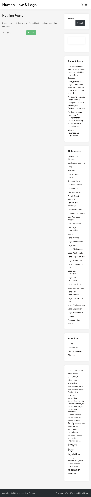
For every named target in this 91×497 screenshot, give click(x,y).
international (71, 435)
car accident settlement (72, 410)
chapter (71, 415)
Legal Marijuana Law (76, 305)
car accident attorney (76, 401)
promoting (77, 463)
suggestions (72, 473)
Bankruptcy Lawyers (76, 163)
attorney (73, 376)
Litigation (72, 316)
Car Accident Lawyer (76, 404)
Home (70, 344)
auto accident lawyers (76, 389)
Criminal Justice (75, 185)
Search (71, 18)
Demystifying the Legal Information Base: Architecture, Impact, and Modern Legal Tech (76, 87)
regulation (74, 469)
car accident (72, 398)
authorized (73, 383)
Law (80, 441)
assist (75, 373)
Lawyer (71, 234)
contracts (70, 417)
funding (70, 426)
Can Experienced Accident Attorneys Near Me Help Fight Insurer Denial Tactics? (76, 72)
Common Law (74, 181)
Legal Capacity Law (76, 257)
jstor (69, 438)
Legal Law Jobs (74, 284)
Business (71, 170)
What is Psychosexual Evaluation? (73, 133)
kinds (74, 438)
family (71, 423)
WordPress (70, 493)
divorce (77, 420)
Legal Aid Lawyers (75, 249)
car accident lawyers (75, 407)
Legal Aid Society (75, 253)
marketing (71, 458)
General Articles (75, 209)
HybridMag (83, 493)
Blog (70, 167)
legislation (74, 454)
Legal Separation (75, 309)
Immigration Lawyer (76, 213)
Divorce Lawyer (74, 192)
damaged (70, 420)
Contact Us (73, 347)
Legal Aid (72, 245)
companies (78, 414)
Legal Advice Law (75, 241)
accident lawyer (74, 370)
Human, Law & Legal (20, 4)
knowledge (73, 441)
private (70, 464)
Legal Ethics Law (75, 260)
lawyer (72, 445)
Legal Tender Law (75, 312)
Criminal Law (73, 188)
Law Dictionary (74, 223)
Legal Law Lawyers (76, 288)
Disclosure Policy (75, 351)
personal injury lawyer (76, 461)
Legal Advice (73, 238)
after (82, 370)
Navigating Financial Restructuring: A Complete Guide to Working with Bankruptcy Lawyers (76, 102)
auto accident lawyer (75, 386)
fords (83, 423)
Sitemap (71, 355)
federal (78, 424)
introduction (79, 435)
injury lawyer (73, 432)
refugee (76, 466)
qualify (70, 466)
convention (78, 417)
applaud (70, 373)
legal (71, 450)
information (72, 429)
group (75, 426)
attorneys (72, 380)
